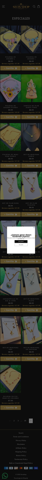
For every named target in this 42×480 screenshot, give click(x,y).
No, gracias (21, 244)
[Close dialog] (34, 227)
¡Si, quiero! (21, 241)
